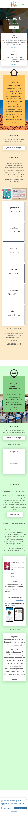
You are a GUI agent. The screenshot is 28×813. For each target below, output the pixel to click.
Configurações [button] (14, 811)
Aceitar (20, 808)
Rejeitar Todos (7, 808)
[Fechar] (26, 800)
